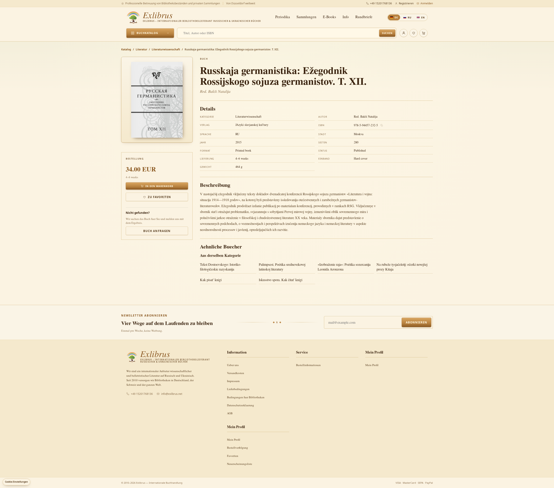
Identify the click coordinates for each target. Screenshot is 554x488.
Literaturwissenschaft (166, 49)
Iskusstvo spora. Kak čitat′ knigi (280, 279)
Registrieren (406, 3)
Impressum (233, 381)
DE (396, 17)
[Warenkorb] (423, 33)
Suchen (387, 33)
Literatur (141, 49)
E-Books (329, 16)
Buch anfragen (157, 231)
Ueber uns (233, 365)
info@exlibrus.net (171, 394)
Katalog (126, 49)
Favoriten (232, 456)
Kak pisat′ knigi (211, 279)
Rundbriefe (363, 16)
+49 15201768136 (381, 3)
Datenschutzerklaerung (240, 405)
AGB (230, 413)
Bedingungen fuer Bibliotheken (245, 397)
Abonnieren (416, 322)
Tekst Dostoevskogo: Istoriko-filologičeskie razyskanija (220, 266)
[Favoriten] (413, 33)
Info (346, 16)
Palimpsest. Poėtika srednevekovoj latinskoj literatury (282, 266)
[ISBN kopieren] (381, 125)
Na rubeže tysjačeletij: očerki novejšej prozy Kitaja (402, 266)
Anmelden (426, 3)
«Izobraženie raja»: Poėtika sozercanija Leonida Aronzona (344, 266)
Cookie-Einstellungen (16, 481)
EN (423, 17)
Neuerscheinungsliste (239, 464)
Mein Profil (371, 365)
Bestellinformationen (308, 365)
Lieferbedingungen (238, 389)
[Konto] (403, 33)
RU (409, 17)
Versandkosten (235, 373)
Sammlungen (306, 16)
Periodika (282, 16)
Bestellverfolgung (237, 448)
